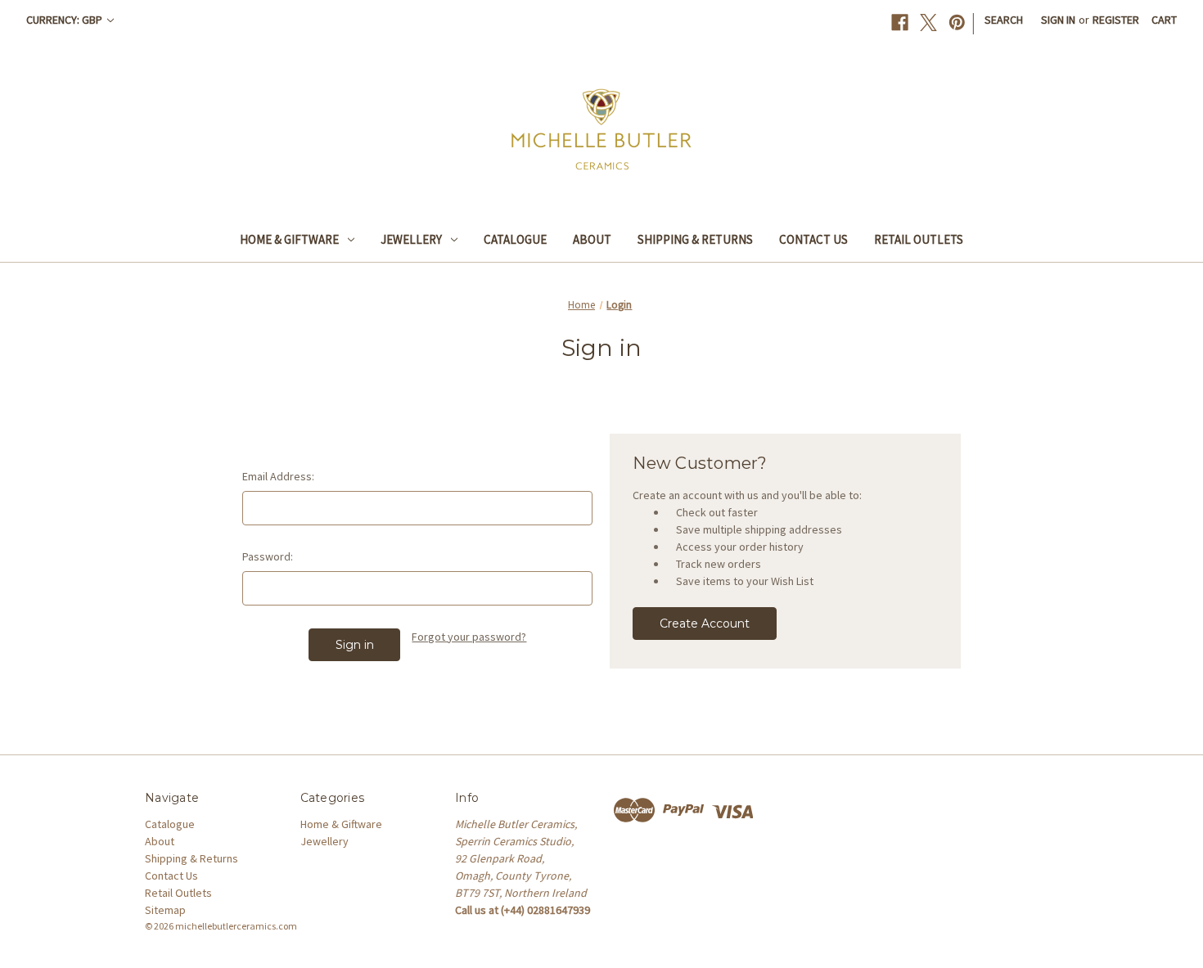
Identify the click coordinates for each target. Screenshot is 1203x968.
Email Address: (278, 476)
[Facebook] (899, 22)
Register (1116, 19)
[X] (928, 22)
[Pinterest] (957, 22)
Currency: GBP (65, 19)
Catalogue (515, 239)
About (592, 239)
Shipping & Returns (695, 239)
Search (1003, 19)
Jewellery (411, 239)
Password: (267, 556)
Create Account (705, 623)
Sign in (1058, 19)
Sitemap (165, 910)
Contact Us (813, 239)
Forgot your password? (469, 636)
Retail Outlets (918, 239)
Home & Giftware (289, 239)
